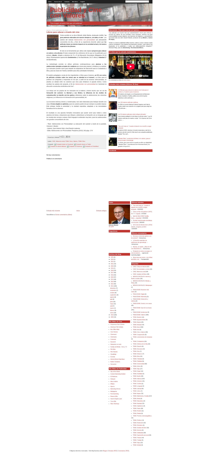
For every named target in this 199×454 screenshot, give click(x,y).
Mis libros (75, 1)
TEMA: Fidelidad (137, 361)
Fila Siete (113, 349)
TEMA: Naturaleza (138, 401)
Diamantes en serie (115, 344)
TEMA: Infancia (137, 378)
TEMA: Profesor (137, 420)
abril (111, 306)
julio (111, 299)
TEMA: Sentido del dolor (139, 427)
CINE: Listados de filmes (140, 274)
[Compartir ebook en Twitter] (82, 144)
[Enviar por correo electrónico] (60, 136)
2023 (112, 261)
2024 (112, 259)
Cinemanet (113, 334)
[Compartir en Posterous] (74, 146)
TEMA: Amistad (137, 324)
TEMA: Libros (136, 391)
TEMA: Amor (136, 327)
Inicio (49, 1)
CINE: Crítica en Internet (140, 266)
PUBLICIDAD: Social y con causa (142, 303)
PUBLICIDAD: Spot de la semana (142, 307)
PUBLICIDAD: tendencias (140, 312)
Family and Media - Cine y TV (118, 346)
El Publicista (113, 376)
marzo (112, 308)
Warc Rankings (114, 403)
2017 (112, 272)
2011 (112, 286)
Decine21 (113, 342)
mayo (112, 303)
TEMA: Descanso (138, 349)
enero (112, 312)
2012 (112, 283)
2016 (112, 275)
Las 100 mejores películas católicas (128, 102)
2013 (112, 281)
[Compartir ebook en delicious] (57, 146)
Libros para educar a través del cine (63, 32)
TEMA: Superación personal (141, 435)
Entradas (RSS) (112, 450)
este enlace (127, 80)
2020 (112, 266)
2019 (112, 268)
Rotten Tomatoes (115, 361)
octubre (112, 292)
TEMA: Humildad (137, 373)
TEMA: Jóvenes (137, 381)
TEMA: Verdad (137, 445)
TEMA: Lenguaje (137, 386)
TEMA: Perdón (137, 411)
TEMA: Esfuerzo (137, 354)
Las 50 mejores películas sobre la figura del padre (132, 114)
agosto (112, 297)
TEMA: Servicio (137, 430)
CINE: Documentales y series (141, 269)
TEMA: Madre (137, 393)
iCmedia (112, 356)
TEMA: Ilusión (137, 376)
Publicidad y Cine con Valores (76, 12)
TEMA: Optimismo (138, 406)
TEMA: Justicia (137, 383)
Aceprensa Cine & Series (117, 324)
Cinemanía (113, 337)
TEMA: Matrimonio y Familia (140, 396)
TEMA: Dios (136, 351)
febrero (112, 310)
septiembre (113, 295)
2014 (112, 279)
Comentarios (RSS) (123, 450)
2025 (112, 257)
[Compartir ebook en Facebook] (63, 144)
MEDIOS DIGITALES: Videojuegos (142, 285)
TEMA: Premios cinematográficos (142, 415)
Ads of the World (115, 371)
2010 (112, 315)
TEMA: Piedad (137, 413)
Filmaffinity (113, 354)
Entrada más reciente (53, 211)
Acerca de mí (58, 1)
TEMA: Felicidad (137, 358)
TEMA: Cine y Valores (71, 141)
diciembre (113, 288)
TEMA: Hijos (136, 368)
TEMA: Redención (138, 422)
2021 (112, 263)
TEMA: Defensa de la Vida (140, 344)
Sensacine (113, 364)
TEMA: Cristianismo (138, 341)
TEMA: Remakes (137, 425)
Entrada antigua (101, 211)
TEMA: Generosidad (138, 363)
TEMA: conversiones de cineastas (142, 337)
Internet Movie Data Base (117, 359)
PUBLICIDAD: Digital (138, 294)
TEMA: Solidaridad (138, 432)
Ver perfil (111, 226)
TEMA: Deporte (137, 346)
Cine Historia (114, 332)
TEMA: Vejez (136, 442)
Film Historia (113, 351)
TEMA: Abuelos (137, 317)
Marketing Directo (115, 388)
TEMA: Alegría (137, 322)
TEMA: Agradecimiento (139, 319)
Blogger (105, 450)
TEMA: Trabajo (137, 440)
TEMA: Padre (136, 408)
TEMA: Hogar (136, 371)
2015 (112, 277)
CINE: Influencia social (58, 141)
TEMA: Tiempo (137, 437)
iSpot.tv (112, 386)
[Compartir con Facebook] (67, 136)
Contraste (113, 339)
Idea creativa (114, 381)
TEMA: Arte (136, 329)
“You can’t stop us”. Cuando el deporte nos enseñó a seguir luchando (140, 207)
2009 (112, 317)
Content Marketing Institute (117, 374)
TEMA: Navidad (137, 403)
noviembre (113, 290)
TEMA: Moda (136, 398)
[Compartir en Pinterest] (69, 136)
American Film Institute (116, 327)
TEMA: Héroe (136, 366)
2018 (112, 270)
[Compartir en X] (65, 136)
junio (111, 301)
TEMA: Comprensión (139, 334)
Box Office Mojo (114, 329)
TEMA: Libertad (137, 388)
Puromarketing (114, 393)
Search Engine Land (116, 398)
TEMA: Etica (81, 141)
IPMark (112, 384)
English (82, 1)
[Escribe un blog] (62, 136)
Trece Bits (113, 401)
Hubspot (112, 379)
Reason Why (114, 396)
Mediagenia (113, 391)
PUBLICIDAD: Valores (139, 314)
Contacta (66, 1)
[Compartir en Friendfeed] (90, 146)
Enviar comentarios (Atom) (63, 214)
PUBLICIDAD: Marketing (140, 296)
